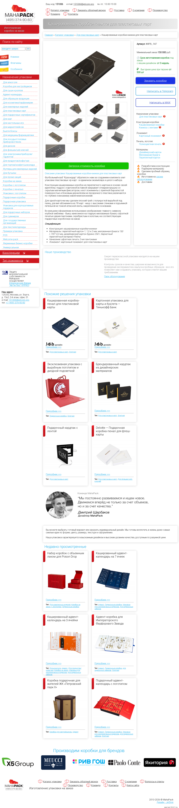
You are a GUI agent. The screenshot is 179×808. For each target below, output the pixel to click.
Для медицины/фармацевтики (18, 135)
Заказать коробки (155, 80)
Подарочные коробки (14, 197)
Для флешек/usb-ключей (16, 150)
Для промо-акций (12, 177)
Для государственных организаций (14, 221)
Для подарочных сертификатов (19, 115)
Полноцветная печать (150, 144)
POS (5, 235)
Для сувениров (11, 216)
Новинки (14, 57)
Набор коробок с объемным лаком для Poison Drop (65, 555)
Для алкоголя (10, 82)
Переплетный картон (149, 157)
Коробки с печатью (13, 189)
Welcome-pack (10, 239)
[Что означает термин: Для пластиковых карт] (164, 116)
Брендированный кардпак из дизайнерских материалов (113, 367)
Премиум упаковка (13, 231)
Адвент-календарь (12, 94)
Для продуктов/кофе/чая (16, 160)
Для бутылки (9, 173)
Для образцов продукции (16, 98)
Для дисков (9, 146)
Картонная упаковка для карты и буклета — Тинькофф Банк (112, 304)
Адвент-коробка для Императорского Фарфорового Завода (110, 620)
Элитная (72, 352)
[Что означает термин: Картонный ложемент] (163, 136)
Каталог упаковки (60, 10)
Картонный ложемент (150, 136)
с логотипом (56, 607)
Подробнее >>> (53, 347)
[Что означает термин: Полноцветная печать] (163, 144)
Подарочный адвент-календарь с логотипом (111, 682)
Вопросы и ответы (154, 781)
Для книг (7, 119)
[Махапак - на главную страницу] (19, 14)
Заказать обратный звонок (91, 10)
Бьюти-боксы (10, 131)
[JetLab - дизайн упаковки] (51, 360)
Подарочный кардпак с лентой (62, 429)
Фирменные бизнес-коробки (17, 243)
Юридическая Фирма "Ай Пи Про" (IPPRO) (20, 284)
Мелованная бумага (149, 155)
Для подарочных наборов (16, 212)
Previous (41, 78)
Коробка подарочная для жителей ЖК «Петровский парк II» (64, 684)
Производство (160, 10)
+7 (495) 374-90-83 (15, 302)
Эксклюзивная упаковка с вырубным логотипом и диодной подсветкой (64, 367)
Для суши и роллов (13, 90)
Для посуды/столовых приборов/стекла (14, 140)
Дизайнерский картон (150, 152)
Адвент (101, 605)
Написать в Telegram (160, 91)
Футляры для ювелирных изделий (20, 169)
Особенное (16, 69)
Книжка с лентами (148, 127)
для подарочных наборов (110, 669)
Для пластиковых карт (14, 110)
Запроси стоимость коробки (87, 165)
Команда (55, 14)
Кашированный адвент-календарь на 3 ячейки (63, 618)
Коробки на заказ (12, 181)
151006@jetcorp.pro (19, 300)
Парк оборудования (114, 276)
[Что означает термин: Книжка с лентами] (160, 127)
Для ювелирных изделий (15, 106)
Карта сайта (133, 785)
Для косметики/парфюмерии (18, 102)
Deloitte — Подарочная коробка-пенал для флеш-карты (113, 431)
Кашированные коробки (151, 124)
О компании (138, 10)
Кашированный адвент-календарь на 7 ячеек (111, 555)
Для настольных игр (13, 123)
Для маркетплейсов (13, 127)
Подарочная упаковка (14, 201)
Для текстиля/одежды (14, 227)
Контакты (73, 14)
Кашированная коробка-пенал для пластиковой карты (63, 304)
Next (132, 78)
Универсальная (11, 247)
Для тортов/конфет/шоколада (19, 165)
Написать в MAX (159, 102)
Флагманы (15, 63)
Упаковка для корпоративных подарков (112, 606)
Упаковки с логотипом (14, 193)
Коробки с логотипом (14, 185)
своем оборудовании (150, 178)
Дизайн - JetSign (165, 802)
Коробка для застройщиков (17, 86)
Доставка (119, 10)
